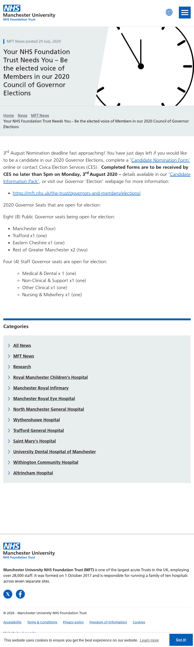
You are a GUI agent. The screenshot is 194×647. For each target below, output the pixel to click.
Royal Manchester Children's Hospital (50, 377)
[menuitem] (15, 622)
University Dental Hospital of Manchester (54, 451)
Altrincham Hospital (33, 473)
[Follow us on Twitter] (8, 593)
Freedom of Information (108, 622)
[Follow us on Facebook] (20, 593)
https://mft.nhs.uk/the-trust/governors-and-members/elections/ (77, 193)
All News (22, 345)
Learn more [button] (149, 640)
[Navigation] (185, 12)
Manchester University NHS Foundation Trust (29, 13)
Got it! (181, 640)
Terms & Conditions (42, 622)
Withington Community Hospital (45, 462)
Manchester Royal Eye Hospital (44, 398)
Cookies (139, 622)
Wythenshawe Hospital (36, 420)
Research (22, 366)
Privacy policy (73, 622)
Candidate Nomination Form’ (160, 160)
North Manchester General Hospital (48, 409)
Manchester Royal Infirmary (41, 388)
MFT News (23, 356)
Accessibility (12, 622)
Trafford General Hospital (38, 430)
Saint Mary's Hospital (34, 441)
